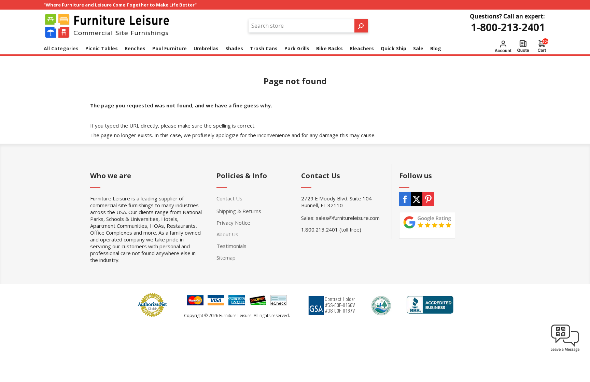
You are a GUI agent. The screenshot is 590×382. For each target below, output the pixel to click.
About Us (227, 234)
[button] (565, 351)
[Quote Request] (523, 46)
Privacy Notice (233, 222)
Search (361, 25)
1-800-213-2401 (508, 27)
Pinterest (428, 199)
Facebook (405, 199)
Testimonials (231, 245)
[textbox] (301, 25)
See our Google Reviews (427, 225)
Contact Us (229, 198)
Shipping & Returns (238, 211)
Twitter (416, 199)
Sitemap (226, 257)
